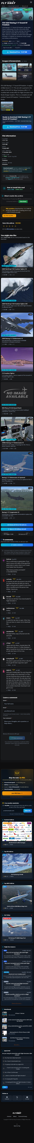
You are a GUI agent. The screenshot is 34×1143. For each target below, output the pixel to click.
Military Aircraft (25, 6)
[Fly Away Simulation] (14, 2)
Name (5, 700)
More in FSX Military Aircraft (18, 529)
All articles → (17, 1044)
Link (14, 574)
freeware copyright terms (12, 177)
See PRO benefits (8, 215)
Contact (9, 1116)
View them (23, 201)
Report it (10, 179)
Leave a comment (18, 545)
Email (5, 707)
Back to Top (17, 1126)
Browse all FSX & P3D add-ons (17, 525)
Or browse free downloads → (17, 797)
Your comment (7, 718)
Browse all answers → (17, 1003)
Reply (9, 574)
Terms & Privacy (22, 1116)
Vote (5, 1087)
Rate (18, 41)
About (15, 1116)
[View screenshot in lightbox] (30, 18)
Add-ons (3, 6)
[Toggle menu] (31, 2)
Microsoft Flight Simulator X (13, 6)
